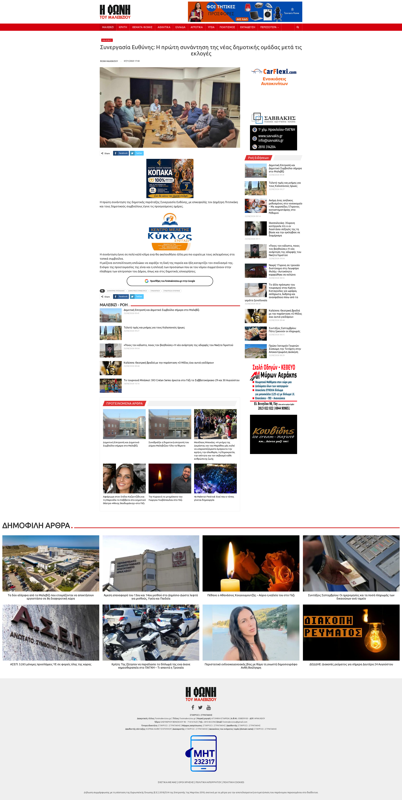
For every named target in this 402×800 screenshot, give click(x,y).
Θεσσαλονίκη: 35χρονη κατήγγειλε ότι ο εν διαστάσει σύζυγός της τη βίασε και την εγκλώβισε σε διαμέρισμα (284, 229)
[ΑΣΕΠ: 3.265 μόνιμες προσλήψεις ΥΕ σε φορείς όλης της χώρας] (50, 633)
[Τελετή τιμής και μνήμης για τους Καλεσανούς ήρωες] (111, 333)
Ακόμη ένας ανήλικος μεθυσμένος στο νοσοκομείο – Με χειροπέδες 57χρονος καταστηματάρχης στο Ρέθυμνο (285, 206)
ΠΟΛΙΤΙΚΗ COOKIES (233, 782)
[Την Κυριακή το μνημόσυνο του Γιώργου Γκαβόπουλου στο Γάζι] (170, 478)
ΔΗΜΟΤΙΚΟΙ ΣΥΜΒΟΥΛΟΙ (137, 291)
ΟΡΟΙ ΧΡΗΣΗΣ (186, 782)
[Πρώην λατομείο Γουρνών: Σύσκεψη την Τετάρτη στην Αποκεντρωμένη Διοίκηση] (256, 351)
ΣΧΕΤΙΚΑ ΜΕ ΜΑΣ (167, 782)
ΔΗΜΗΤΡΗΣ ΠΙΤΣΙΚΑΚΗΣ (116, 291)
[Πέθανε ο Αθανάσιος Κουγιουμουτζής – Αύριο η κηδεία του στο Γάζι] (251, 563)
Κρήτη (123, 27)
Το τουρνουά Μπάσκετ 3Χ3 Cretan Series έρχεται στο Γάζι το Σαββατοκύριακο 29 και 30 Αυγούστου (181, 380)
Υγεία (211, 27)
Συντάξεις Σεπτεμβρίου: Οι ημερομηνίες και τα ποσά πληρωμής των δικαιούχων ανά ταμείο (351, 597)
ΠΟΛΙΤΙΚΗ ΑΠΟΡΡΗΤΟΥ (208, 782)
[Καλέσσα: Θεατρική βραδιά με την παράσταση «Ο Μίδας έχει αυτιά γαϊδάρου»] (111, 368)
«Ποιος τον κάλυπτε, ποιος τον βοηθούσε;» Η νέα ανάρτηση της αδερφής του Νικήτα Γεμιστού (178, 345)
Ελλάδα (180, 27)
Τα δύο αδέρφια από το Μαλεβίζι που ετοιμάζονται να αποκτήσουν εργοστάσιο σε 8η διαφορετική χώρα (51, 597)
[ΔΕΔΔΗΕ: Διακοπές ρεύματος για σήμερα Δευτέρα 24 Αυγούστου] (351, 633)
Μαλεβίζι (108, 27)
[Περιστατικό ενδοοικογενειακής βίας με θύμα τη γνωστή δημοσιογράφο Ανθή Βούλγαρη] (251, 633)
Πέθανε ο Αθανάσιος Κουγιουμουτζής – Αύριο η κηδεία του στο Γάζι (251, 595)
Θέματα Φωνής (142, 27)
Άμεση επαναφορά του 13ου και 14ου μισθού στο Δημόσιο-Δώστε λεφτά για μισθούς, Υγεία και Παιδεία (151, 597)
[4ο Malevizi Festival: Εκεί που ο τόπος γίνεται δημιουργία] (215, 478)
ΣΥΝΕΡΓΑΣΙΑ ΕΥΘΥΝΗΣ (171, 291)
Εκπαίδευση (247, 27)
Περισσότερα (268, 27)
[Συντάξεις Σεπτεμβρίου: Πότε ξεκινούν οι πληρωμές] (256, 334)
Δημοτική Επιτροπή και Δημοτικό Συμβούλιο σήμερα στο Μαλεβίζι (161, 309)
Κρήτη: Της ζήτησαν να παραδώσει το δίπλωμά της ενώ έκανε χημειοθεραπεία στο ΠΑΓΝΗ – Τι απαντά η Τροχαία (150, 666)
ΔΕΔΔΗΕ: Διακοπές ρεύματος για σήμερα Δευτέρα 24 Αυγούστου (351, 664)
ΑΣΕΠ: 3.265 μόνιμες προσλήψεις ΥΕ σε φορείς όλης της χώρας (50, 664)
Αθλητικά (164, 27)
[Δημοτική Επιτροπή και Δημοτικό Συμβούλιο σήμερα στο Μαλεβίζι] (111, 315)
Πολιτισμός (227, 27)
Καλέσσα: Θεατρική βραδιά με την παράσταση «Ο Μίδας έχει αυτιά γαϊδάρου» (169, 362)
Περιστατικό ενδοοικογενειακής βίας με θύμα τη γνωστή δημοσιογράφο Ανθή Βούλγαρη (251, 666)
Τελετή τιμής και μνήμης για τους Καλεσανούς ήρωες (154, 327)
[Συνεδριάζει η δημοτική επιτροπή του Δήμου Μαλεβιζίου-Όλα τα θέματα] (170, 424)
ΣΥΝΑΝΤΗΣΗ (155, 291)
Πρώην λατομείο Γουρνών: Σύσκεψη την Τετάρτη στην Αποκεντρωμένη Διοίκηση (285, 348)
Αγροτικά (197, 27)
